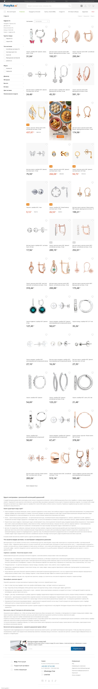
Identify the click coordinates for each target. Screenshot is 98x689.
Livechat (47, 675)
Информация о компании (78, 666)
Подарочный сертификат (21, 666)
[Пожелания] (89, 6)
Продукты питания (34, 12)
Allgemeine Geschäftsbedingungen (81, 668)
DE (81, 6)
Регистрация (22, 662)
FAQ (66, 1)
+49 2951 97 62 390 (48, 666)
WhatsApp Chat (49, 671)
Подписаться (78, 649)
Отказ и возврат (76, 675)
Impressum (75, 673)
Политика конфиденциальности (80, 670)
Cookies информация (20, 669)
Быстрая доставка (50, 1)
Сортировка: (29, 21)
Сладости (62, 12)
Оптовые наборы (73, 12)
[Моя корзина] (93, 6)
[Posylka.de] (10, 5)
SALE (93, 12)
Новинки (22, 12)
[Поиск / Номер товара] (69, 6)
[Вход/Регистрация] (85, 6)
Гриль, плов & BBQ (49, 12)
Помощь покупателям (30, 1)
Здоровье (85, 12)
